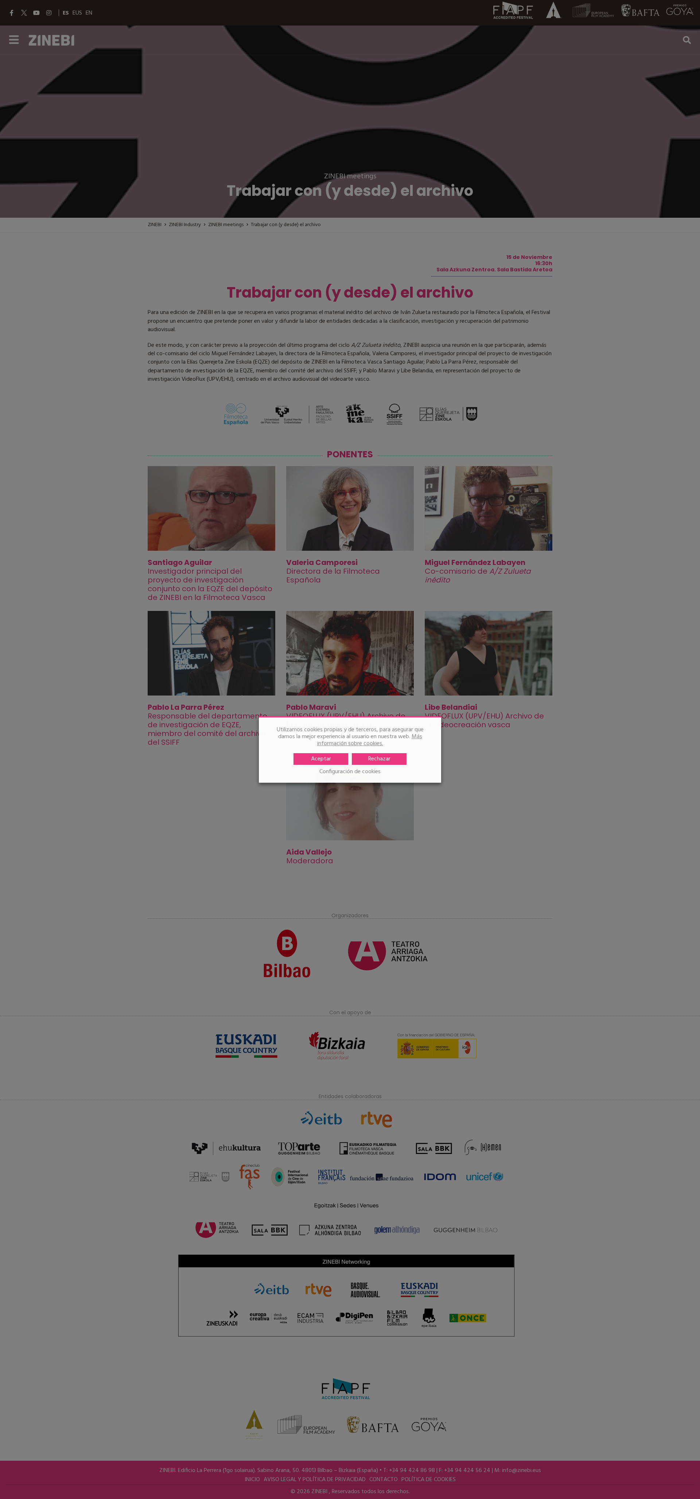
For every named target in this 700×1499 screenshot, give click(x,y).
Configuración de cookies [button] (350, 771)
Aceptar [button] (321, 759)
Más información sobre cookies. (369, 740)
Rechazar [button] (379, 759)
